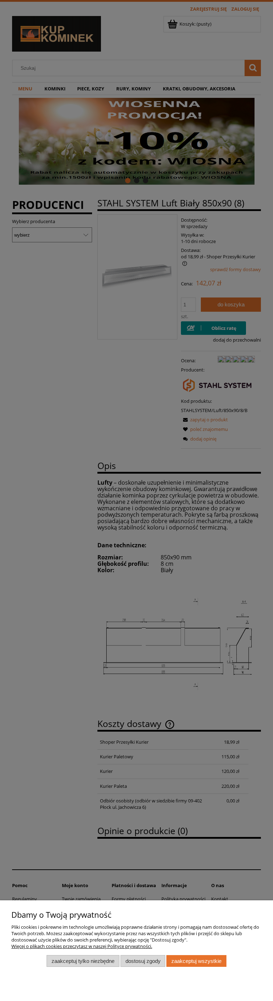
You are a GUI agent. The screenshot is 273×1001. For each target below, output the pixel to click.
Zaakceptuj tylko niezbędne (83, 961)
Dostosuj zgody (143, 961)
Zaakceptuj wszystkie (196, 961)
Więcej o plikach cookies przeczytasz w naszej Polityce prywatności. (81, 946)
